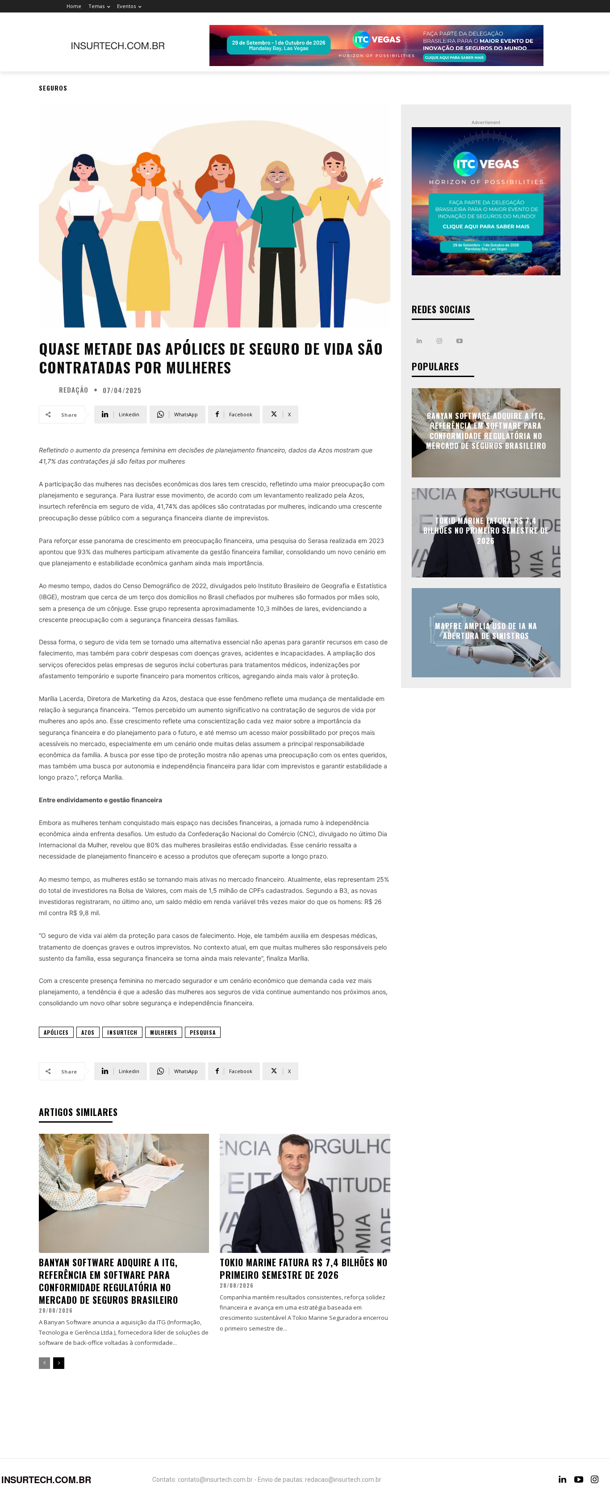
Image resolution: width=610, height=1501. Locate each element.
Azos (88, 1032)
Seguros (53, 87)
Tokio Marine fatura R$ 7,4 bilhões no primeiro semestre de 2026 (304, 1268)
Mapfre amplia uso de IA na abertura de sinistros (486, 630)
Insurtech (122, 1032)
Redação (73, 389)
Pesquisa (203, 1032)
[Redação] (48, 390)
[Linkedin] (419, 341)
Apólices (56, 1032)
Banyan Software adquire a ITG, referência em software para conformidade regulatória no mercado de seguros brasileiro (108, 1281)
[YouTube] (578, 1479)
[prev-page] (44, 1363)
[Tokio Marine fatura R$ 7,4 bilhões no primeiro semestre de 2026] (305, 1193)
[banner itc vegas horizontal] (376, 45)
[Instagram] (439, 341)
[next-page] (58, 1363)
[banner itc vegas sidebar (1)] (486, 201)
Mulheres (163, 1032)
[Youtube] (460, 341)
